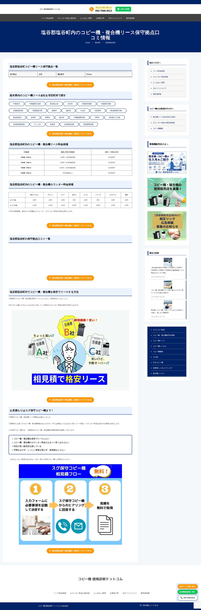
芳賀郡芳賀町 (87, 104)
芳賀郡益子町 (37, 111)
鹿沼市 (68, 111)
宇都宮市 (16, 104)
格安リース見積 (188, 586)
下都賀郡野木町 (79, 117)
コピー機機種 (158, 128)
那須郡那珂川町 (116, 111)
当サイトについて (159, 88)
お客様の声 (114, 593)
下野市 (96, 117)
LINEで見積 (124, 9)
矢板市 (52, 124)
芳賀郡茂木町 (18, 111)
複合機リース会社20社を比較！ (165, 117)
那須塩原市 (17, 117)
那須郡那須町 (89, 124)
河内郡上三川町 (114, 117)
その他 (155, 357)
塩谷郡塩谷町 (69, 124)
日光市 (70, 104)
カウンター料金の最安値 (80, 593)
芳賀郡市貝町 (106, 104)
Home (88, 42)
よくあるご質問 (159, 82)
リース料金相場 (159, 71)
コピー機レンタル (159, 346)
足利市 (33, 117)
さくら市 (37, 124)
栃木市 (61, 117)
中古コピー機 (158, 362)
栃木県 (97, 42)
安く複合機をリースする (149, 605)
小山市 (82, 111)
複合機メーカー (159, 373)
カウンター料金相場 (160, 77)
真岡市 (54, 111)
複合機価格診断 (188, 592)
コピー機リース (159, 341)
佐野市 (47, 117)
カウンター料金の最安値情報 (164, 123)
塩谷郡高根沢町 (19, 124)
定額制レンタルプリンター (163, 368)
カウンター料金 (159, 330)
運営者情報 (157, 94)
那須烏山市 (54, 104)
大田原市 (97, 111)
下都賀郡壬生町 (35, 104)
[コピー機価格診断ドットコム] (49, 9)
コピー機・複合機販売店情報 (164, 335)
